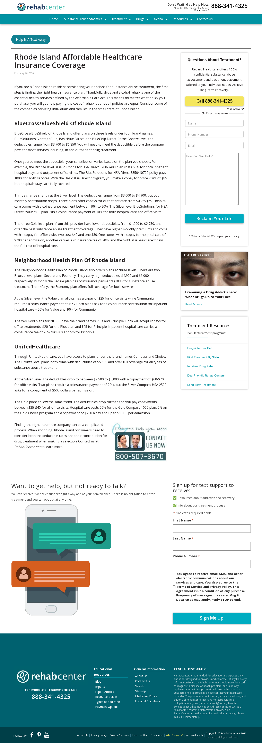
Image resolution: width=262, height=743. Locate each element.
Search (139, 686)
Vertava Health (194, 735)
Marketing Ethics (146, 696)
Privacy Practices (119, 735)
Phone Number (186, 556)
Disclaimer (157, 735)
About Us (141, 676)
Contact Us (142, 681)
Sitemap (140, 691)
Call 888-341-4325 (214, 101)
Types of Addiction (107, 702)
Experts (100, 687)
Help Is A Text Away (31, 39)
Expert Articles (104, 692)
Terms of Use (140, 735)
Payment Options (106, 707)
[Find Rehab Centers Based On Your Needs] (51, 675)
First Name (183, 520)
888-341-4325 (229, 6)
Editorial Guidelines (147, 701)
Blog (98, 681)
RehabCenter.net (230, 733)
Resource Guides (106, 697)
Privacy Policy (99, 735)
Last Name (183, 538)
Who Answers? (201, 10)
